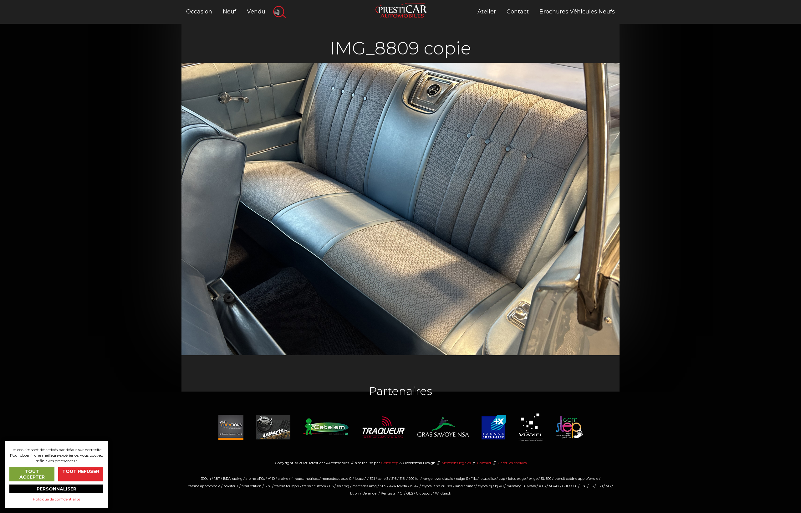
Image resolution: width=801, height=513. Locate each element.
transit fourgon (286, 486)
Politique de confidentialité (56, 499)
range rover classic (438, 478)
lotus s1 (360, 478)
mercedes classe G (337, 478)
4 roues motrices (305, 478)
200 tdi (414, 478)
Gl (401, 493)
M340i (554, 486)
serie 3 (383, 478)
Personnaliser (56, 489)
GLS (409, 493)
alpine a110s (255, 478)
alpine (283, 478)
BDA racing (232, 478)
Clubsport (424, 493)
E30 (600, 486)
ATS (542, 486)
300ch (206, 478)
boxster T (230, 486)
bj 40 (499, 486)
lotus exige (517, 478)
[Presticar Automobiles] (400, 10)
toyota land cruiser (437, 486)
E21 (372, 478)
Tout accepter (32, 474)
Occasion (199, 11)
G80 (574, 486)
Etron (354, 493)
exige (533, 478)
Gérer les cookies (512, 462)
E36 (583, 486)
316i (403, 478)
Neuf (229, 11)
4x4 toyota (398, 486)
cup (502, 478)
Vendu (256, 11)
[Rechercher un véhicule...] (279, 12)
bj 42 (414, 486)
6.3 (331, 486)
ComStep (389, 462)
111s (474, 478)
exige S (462, 478)
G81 (565, 486)
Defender (370, 493)
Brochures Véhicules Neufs (577, 11)
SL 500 (546, 478)
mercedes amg (364, 486)
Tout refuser (80, 471)
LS (591, 486)
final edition (252, 486)
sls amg (343, 486)
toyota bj (485, 486)
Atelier (486, 11)
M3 (608, 486)
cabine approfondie (204, 486)
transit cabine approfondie (576, 478)
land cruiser (465, 486)
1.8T (217, 478)
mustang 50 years (521, 486)
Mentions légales (456, 462)
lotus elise (488, 478)
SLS (383, 486)
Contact (518, 11)
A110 (271, 478)
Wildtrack (443, 493)
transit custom (314, 486)
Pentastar (389, 493)
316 (393, 478)
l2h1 (268, 486)
